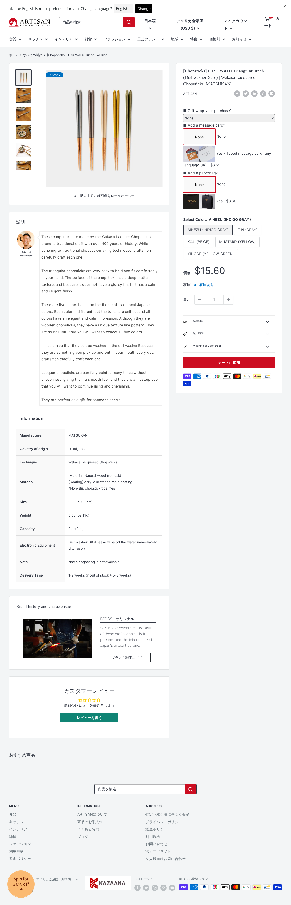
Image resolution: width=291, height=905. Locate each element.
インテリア (64, 39)
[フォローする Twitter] (146, 887)
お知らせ (239, 39)
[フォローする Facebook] (137, 887)
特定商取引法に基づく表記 (167, 814)
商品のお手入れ (90, 822)
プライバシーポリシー (164, 822)
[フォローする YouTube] (172, 887)
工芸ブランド (148, 39)
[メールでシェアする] (271, 93)
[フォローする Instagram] (155, 887)
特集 (193, 39)
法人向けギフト (158, 851)
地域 (174, 39)
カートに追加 (229, 362)
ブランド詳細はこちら (128, 657)
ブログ (82, 836)
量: (185, 299)
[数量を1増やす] (228, 299)
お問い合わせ (156, 844)
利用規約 (16, 851)
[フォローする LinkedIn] (254, 93)
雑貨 (88, 39)
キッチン (35, 39)
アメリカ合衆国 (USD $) (53, 879)
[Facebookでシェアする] (237, 93)
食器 (12, 39)
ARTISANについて (92, 814)
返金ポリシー (20, 858)
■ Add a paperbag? (200, 173)
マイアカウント (235, 24)
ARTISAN (190, 94)
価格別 (214, 39)
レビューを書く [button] (89, 717)
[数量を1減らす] (199, 299)
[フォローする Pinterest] (163, 887)
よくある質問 (88, 829)
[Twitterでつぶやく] (246, 93)
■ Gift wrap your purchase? (207, 111)
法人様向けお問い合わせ (166, 858)
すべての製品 (32, 55)
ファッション (114, 39)
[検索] (129, 22)
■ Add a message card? (204, 125)
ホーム (14, 55)
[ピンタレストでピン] (263, 93)
